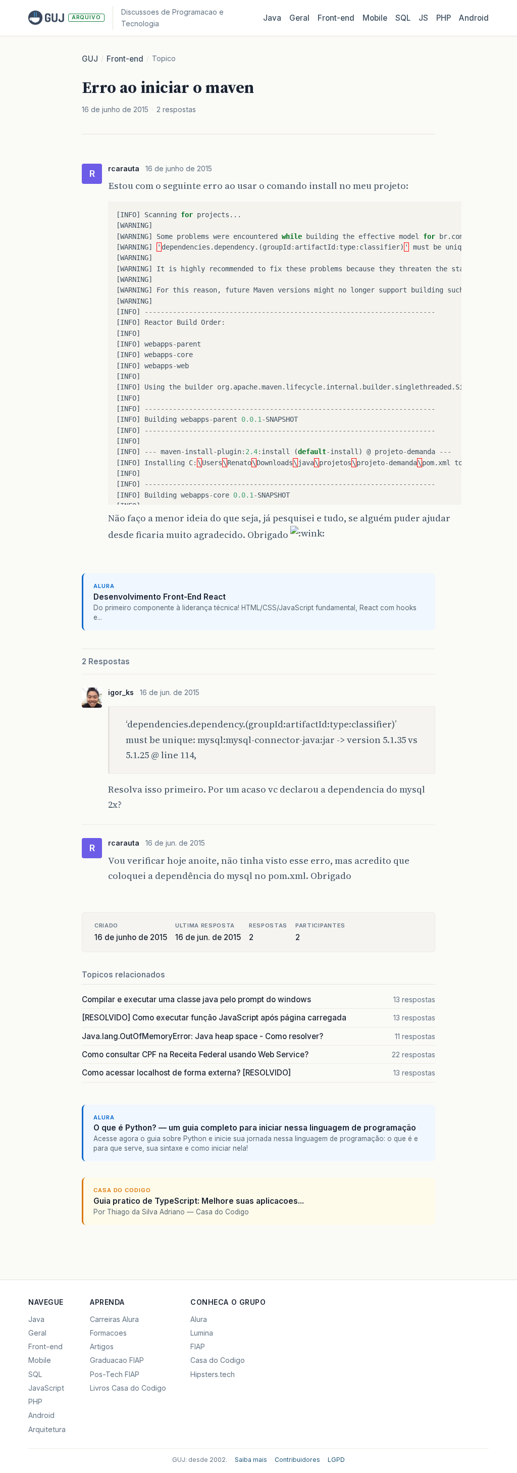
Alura (198, 1319)
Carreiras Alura (114, 1319)
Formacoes (108, 1333)
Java (272, 18)
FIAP (197, 1346)
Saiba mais (251, 1459)
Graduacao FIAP (117, 1360)
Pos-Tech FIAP (114, 1374)
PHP (443, 18)
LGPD (336, 1459)
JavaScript (46, 1388)
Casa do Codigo (217, 1360)
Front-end (125, 59)
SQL (402, 18)
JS (423, 18)
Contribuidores (297, 1459)
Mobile (375, 18)
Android (474, 18)
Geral (299, 18)
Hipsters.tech (212, 1374)
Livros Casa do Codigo (128, 1388)
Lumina (201, 1333)
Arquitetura (47, 1429)
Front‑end (336, 18)
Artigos (102, 1346)
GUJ (90, 59)
